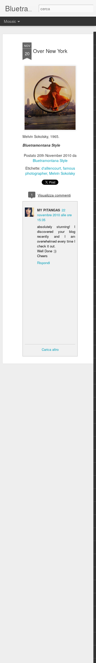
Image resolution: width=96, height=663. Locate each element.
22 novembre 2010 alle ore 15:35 (54, 215)
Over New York (50, 51)
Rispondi (43, 262)
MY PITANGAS (48, 210)
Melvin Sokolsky (62, 173)
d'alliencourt (51, 168)
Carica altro (50, 349)
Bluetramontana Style (50, 160)
